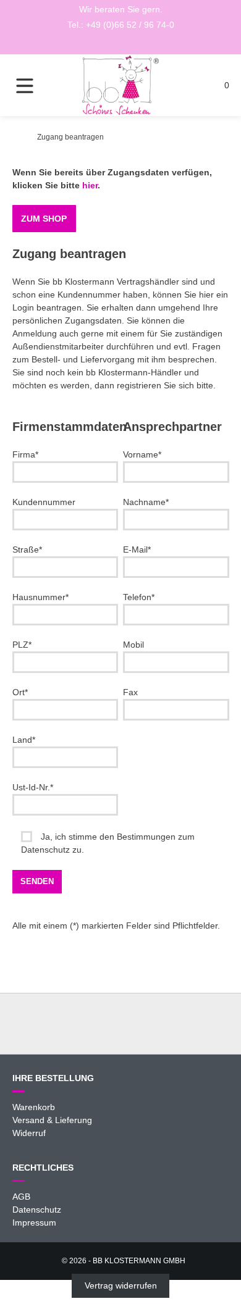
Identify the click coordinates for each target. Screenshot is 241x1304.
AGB (21, 1197)
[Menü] (34, 85)
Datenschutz (36, 1209)
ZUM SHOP (44, 219)
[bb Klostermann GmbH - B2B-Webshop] (15, 137)
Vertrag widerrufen (121, 1286)
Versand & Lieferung (52, 1120)
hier (90, 185)
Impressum (34, 1222)
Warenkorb (33, 1107)
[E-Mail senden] (120, 43)
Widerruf (29, 1133)
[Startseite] (120, 85)
